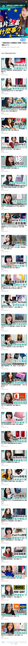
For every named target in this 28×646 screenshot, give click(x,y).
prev (3, 642)
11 (11, 643)
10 (25, 642)
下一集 (23, 40)
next (16, 643)
